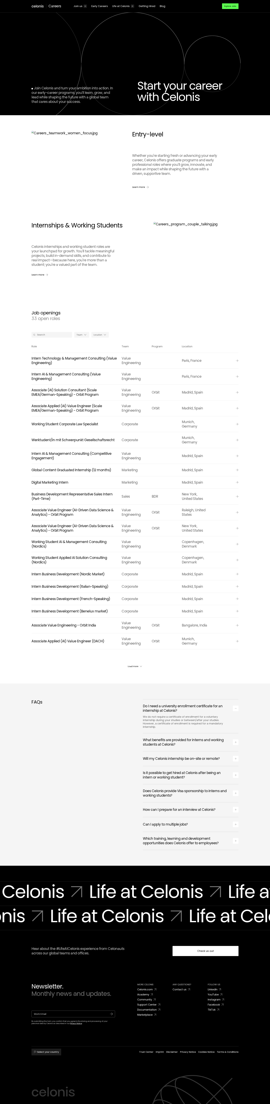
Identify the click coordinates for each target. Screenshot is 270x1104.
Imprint (141, 1101)
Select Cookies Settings (197, 1096)
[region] (135, 1096)
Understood (220, 1096)
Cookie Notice (130, 1101)
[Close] (265, 1096)
